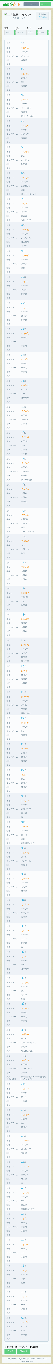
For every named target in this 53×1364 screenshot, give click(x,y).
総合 (8, 32)
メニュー (46, 4)
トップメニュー (32, 4)
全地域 (42, 32)
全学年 (31, 32)
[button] (10, 1351)
